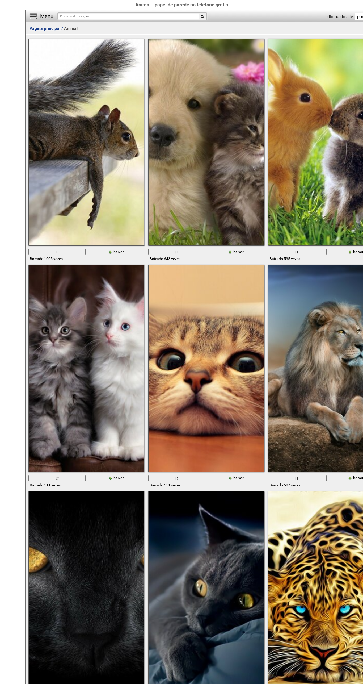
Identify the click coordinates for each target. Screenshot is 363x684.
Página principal (44, 28)
